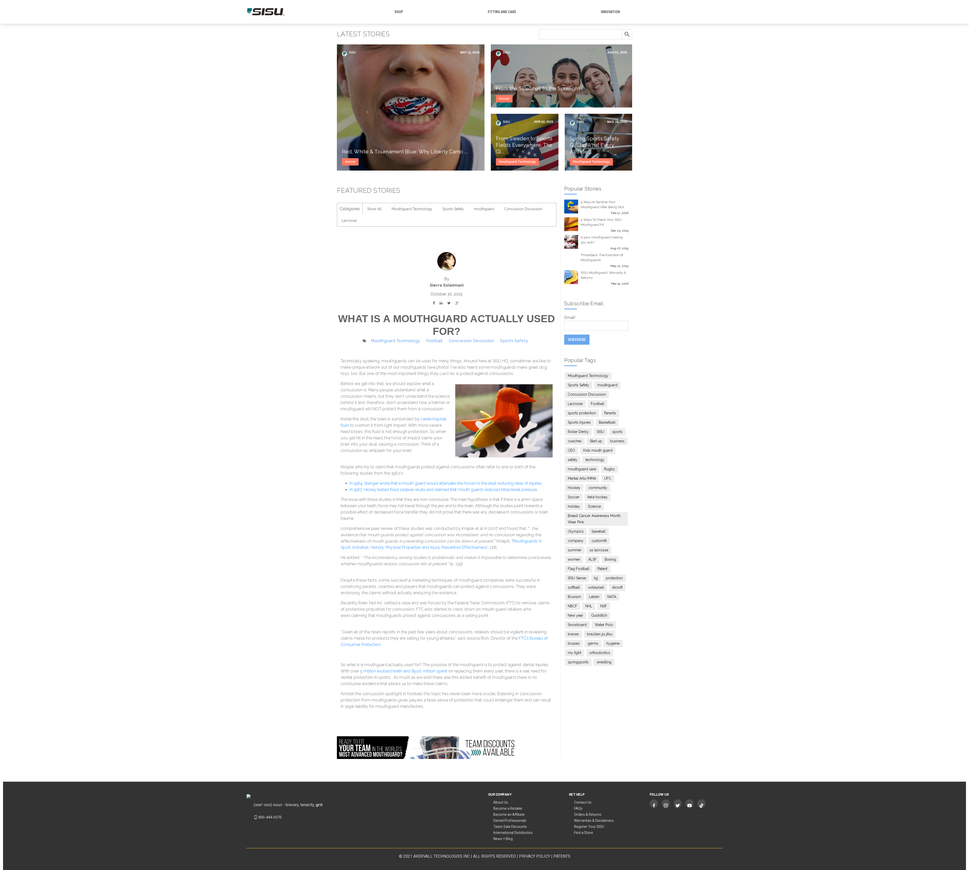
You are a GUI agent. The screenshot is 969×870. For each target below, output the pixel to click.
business (617, 441)
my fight (574, 653)
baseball (599, 531)
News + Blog (503, 839)
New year (575, 615)
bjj (596, 578)
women (574, 559)
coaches (575, 441)
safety (572, 460)
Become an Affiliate (509, 814)
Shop (398, 12)
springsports (578, 662)
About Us (500, 802)
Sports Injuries (579, 422)
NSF (603, 606)
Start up (596, 441)
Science (594, 506)
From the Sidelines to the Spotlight (538, 89)
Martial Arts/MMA (582, 478)
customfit (599, 541)
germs (593, 643)
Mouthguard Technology (517, 162)
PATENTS (561, 856)
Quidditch (599, 615)
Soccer (350, 162)
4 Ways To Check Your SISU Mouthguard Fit (601, 222)
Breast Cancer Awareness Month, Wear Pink (594, 519)
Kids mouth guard (597, 450)
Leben (594, 597)
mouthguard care (582, 469)
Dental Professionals (509, 821)
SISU (352, 52)
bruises (574, 643)
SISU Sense (577, 578)
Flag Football (578, 569)
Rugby (609, 469)
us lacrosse (598, 550)
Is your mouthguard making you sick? (602, 239)
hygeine (613, 643)
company (575, 541)
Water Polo (604, 625)
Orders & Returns (587, 814)
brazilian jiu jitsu (599, 634)
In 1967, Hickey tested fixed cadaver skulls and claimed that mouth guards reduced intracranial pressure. (444, 489)
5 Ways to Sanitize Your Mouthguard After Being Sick (602, 204)
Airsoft (617, 587)
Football (434, 340)
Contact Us (582, 802)
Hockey (574, 488)
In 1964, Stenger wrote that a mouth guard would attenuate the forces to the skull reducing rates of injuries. (446, 483)
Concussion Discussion (523, 209)
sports (617, 432)
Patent (602, 569)
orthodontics (599, 653)
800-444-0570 (270, 817)
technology (594, 460)
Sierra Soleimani (447, 285)
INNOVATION (610, 12)
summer (574, 550)
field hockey (597, 497)
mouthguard (484, 209)
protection (614, 578)
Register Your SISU (589, 827)
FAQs (578, 808)
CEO (571, 450)
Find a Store (583, 833)
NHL (588, 606)
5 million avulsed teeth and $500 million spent (403, 671)
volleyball (596, 587)
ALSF (592, 559)
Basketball (607, 422)
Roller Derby (578, 432)
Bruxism (574, 597)
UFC (607, 478)
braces (573, 634)
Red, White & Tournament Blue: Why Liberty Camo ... (405, 152)
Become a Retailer (508, 808)
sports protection (582, 413)
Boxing (610, 559)
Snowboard (577, 625)
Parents (610, 413)
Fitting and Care (502, 12)
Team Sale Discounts (510, 827)
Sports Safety (453, 209)
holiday (574, 506)
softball (574, 587)
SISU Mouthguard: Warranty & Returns (603, 275)
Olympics (576, 531)
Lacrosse (349, 221)
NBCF (572, 606)
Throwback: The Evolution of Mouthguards (602, 257)
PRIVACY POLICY (534, 856)
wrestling (604, 662)
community (597, 488)
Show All (374, 209)
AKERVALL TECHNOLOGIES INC (441, 856)
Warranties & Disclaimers (594, 821)
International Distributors (513, 833)
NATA (611, 597)
